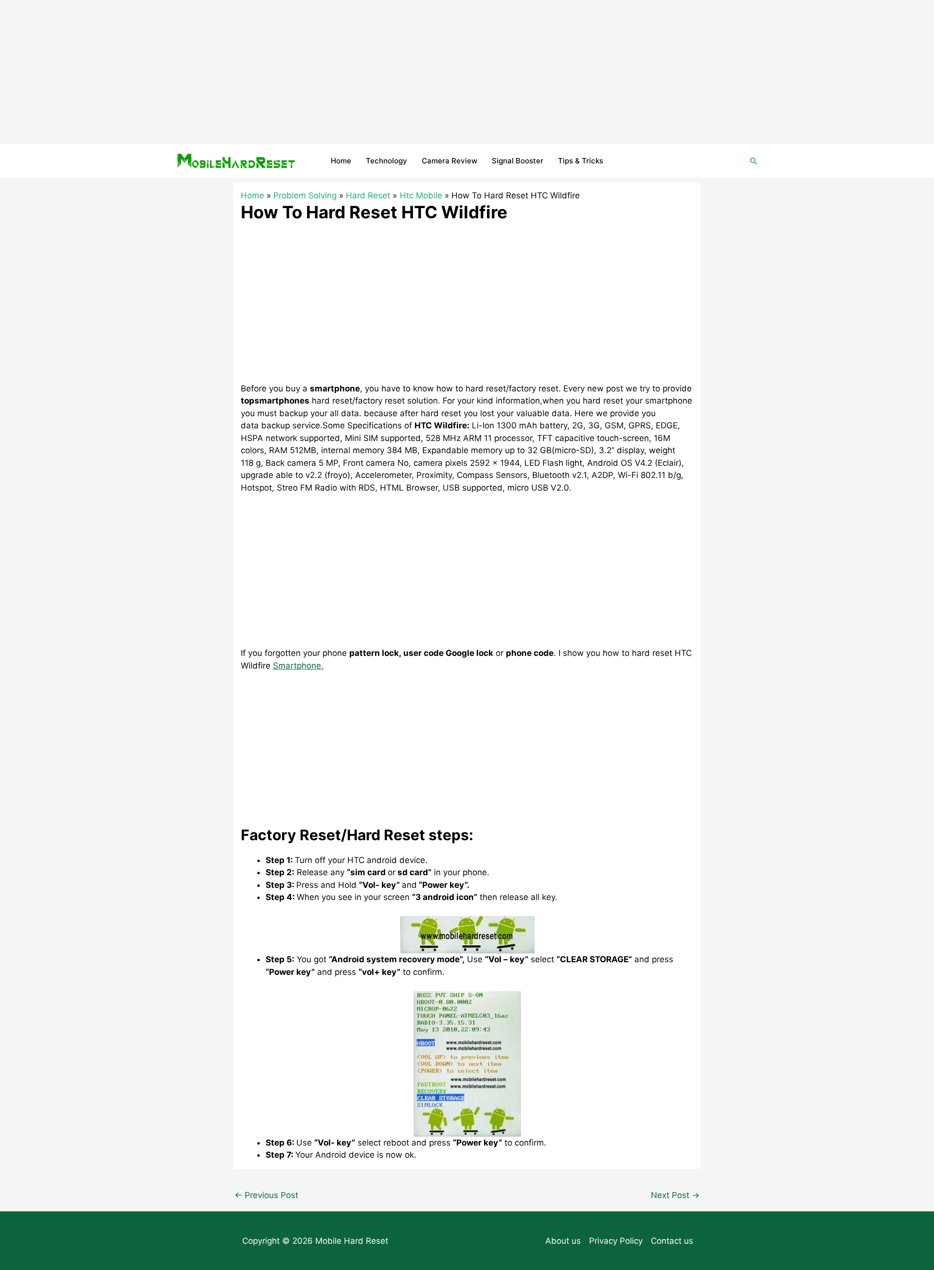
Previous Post (266, 1195)
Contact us (672, 1241)
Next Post (675, 1195)
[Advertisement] (467, 72)
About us (563, 1241)
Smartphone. (298, 665)
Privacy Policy (616, 1241)
